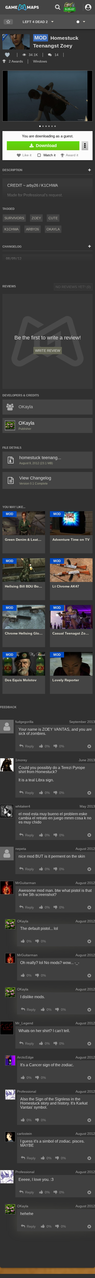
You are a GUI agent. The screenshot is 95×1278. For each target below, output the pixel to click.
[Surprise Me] (80, 22)
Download (46, 145)
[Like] (7, 55)
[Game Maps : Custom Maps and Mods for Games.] (22, 7)
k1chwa (11, 229)
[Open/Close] (89, 170)
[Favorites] (8, 22)
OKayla (53, 229)
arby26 (32, 229)
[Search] (57, 7)
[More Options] (85, 145)
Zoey (36, 218)
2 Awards (15, 61)
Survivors (14, 218)
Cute (53, 218)
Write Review (47, 351)
